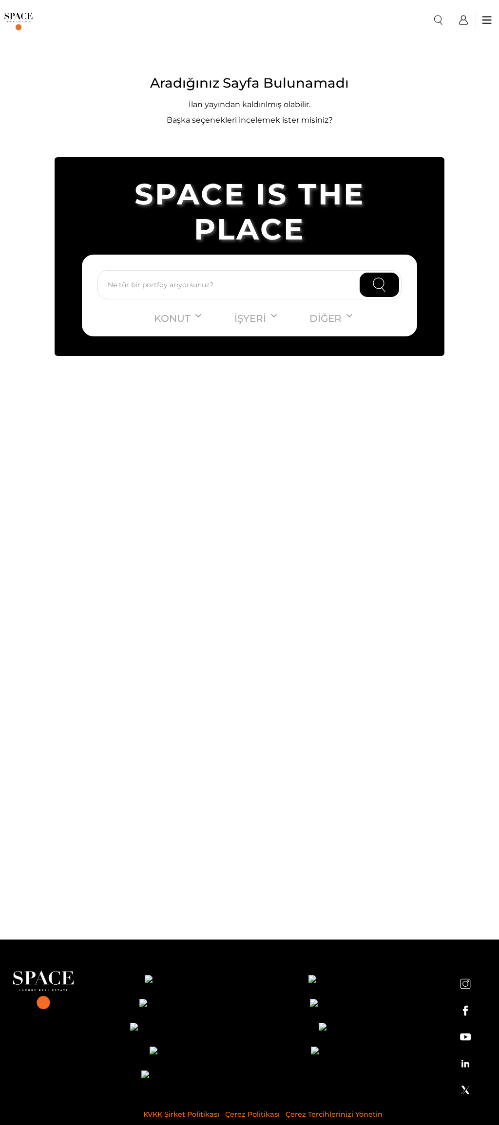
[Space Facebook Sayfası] (465, 1010)
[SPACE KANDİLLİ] (177, 1004)
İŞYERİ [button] (250, 318)
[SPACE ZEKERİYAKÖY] (177, 1028)
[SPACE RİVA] (177, 1052)
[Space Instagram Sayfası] (465, 984)
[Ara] (379, 285)
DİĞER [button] (325, 318)
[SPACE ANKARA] (177, 1076)
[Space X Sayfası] (465, 1090)
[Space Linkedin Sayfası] (465, 1063)
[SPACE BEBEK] (177, 981)
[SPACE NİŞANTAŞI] (348, 981)
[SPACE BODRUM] (348, 1052)
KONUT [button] (172, 318)
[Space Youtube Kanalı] (465, 1037)
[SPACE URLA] (348, 1028)
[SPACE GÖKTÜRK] (348, 1004)
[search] (438, 20)
